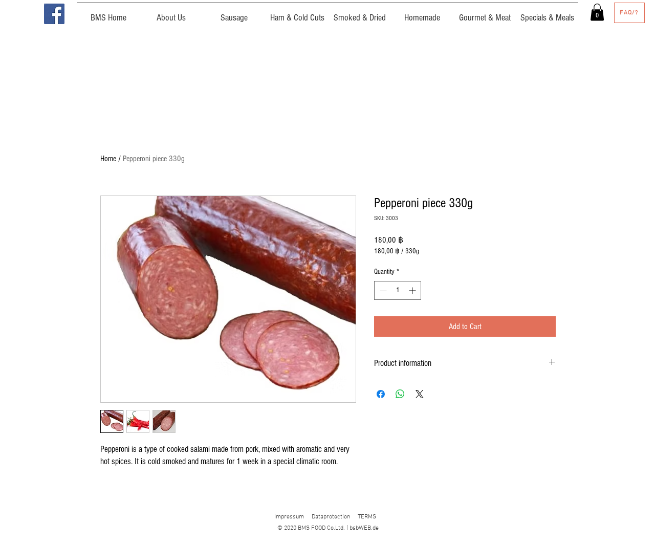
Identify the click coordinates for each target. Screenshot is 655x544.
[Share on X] (419, 394)
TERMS (367, 516)
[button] (597, 12)
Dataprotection (331, 516)
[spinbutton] (397, 290)
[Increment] (413, 290)
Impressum (289, 516)
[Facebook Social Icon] (54, 14)
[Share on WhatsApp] (400, 394)
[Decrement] (382, 290)
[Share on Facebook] (381, 394)
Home (108, 158)
